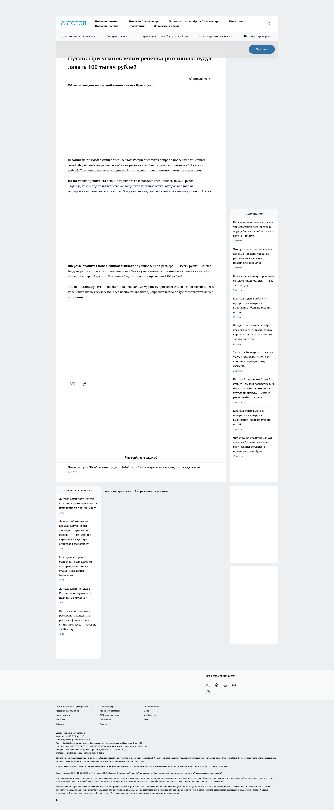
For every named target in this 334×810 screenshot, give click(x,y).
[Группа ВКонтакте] (208, 685)
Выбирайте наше (117, 36)
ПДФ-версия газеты (109, 715)
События (60, 724)
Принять (262, 49)
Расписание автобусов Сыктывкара (194, 21)
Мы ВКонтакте (151, 715)
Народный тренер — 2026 (260, 36)
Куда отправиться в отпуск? (216, 36)
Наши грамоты (63, 715)
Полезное (236, 21)
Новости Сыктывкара (144, 21)
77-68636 (84, 773)
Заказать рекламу (166, 26)
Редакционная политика (67, 710)
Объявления (136, 26)
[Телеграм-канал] (225, 685)
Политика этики (151, 706)
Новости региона (107, 21)
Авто (146, 719)
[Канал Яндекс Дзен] (234, 685)
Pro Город (60, 719)
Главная (103, 724)
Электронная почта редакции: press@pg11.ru (125, 746)
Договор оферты (108, 706)
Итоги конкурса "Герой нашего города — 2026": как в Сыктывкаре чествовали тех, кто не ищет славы (134, 469)
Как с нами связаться (110, 710)
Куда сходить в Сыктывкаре (78, 36)
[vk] (73, 383)
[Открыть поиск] (268, 23)
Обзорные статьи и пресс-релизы (72, 706)
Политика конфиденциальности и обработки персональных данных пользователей (182, 781)
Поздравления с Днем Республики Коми (163, 36)
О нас (146, 710)
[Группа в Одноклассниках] (216, 685)
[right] (274, 36)
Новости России (106, 26)
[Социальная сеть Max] (208, 692)
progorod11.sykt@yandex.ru (69, 752)
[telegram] (85, 383)
